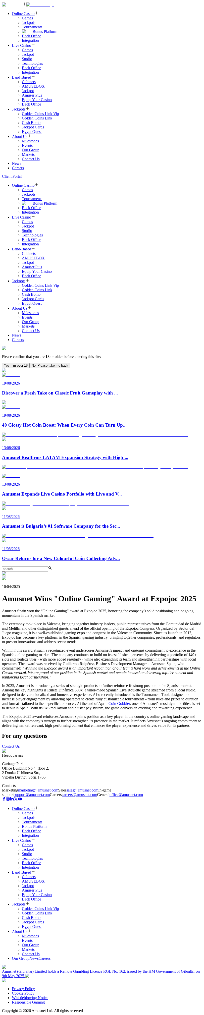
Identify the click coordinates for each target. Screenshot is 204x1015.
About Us (19, 136)
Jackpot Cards (33, 127)
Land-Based (21, 77)
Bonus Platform (45, 31)
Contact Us (31, 159)
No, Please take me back (50, 365)
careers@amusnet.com (79, 794)
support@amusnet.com (32, 794)
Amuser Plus (32, 95)
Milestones (30, 141)
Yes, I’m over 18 (16, 365)
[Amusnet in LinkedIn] (12, 799)
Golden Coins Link (37, 118)
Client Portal (12, 176)
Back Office (31, 36)
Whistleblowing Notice (30, 998)
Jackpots (28, 22)
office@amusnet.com (126, 794)
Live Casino (21, 45)
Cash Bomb (31, 122)
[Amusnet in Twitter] (16, 799)
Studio (27, 59)
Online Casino (23, 13)
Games (27, 18)
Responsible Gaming (28, 1002)
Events (27, 145)
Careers (18, 168)
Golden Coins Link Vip (40, 114)
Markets (28, 154)
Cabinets (29, 82)
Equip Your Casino (37, 100)
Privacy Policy (23, 989)
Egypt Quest (32, 131)
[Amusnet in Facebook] (4, 799)
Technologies (32, 63)
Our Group (30, 150)
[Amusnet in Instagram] (8, 799)
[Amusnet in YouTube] (20, 799)
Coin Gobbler (119, 703)
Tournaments (32, 27)
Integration (30, 40)
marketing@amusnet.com (38, 790)
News (16, 163)
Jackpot (28, 54)
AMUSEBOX (33, 86)
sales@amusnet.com (82, 790)
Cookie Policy (23, 993)
